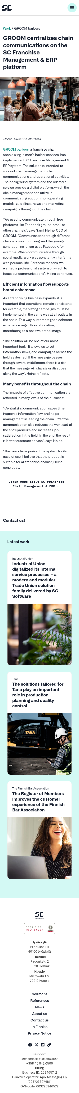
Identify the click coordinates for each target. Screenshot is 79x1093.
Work (7, 28)
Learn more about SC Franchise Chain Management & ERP (36, 483)
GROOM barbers (16, 149)
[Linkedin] (42, 1044)
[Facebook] (30, 1044)
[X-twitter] (36, 1044)
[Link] (49, 1044)
